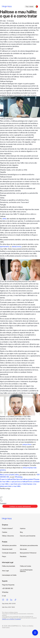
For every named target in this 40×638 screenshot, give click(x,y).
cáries (4, 219)
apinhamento (4, 247)
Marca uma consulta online (9, 475)
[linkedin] (1, 494)
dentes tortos (16, 247)
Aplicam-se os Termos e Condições (11, 619)
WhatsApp (18, 477)
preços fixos (27, 444)
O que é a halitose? (6, 479)
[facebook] (1, 491)
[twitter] (1, 497)
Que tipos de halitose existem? (23, 479)
